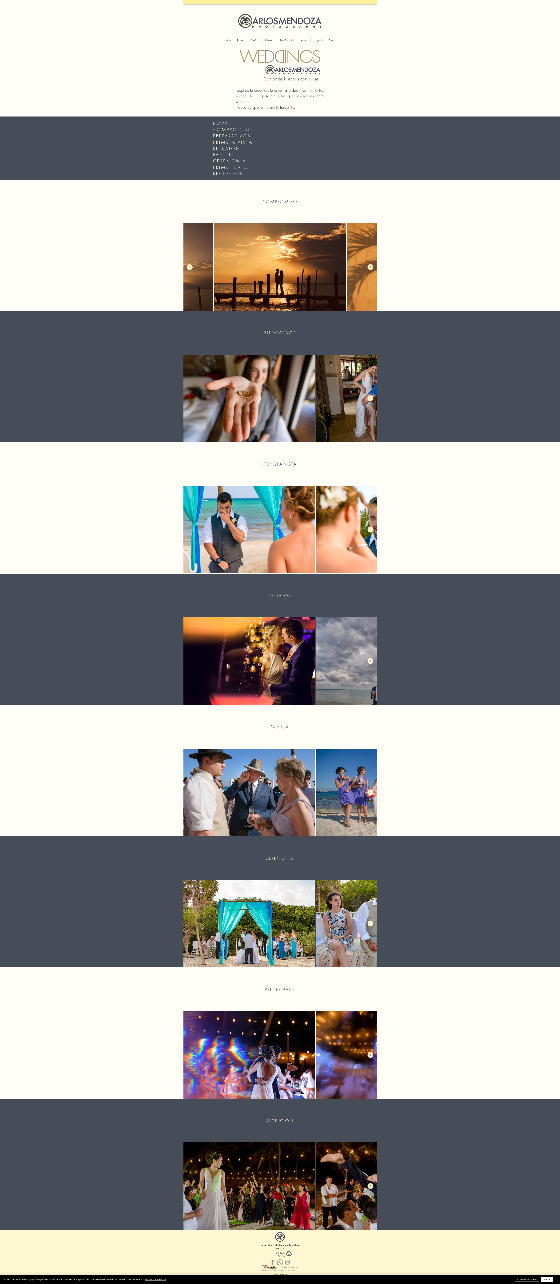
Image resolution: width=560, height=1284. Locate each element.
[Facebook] (272, 1262)
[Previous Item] (190, 267)
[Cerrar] (556, 1279)
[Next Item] (370, 267)
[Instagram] (288, 1262)
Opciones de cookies (527, 1279)
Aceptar (547, 1279)
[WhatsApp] (280, 1262)
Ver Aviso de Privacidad (155, 1279)
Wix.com (294, 1267)
